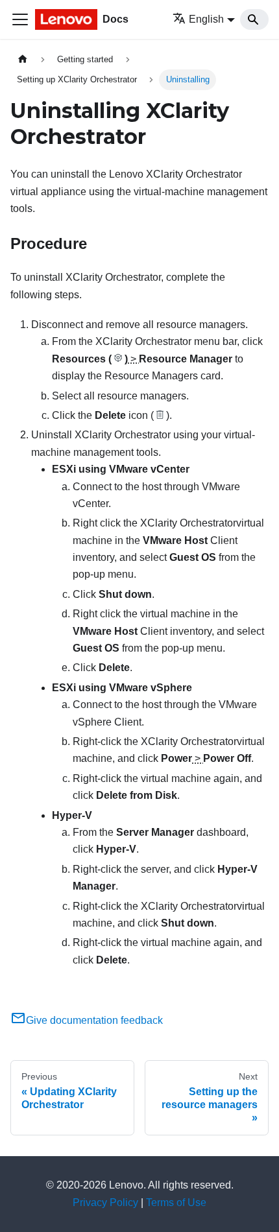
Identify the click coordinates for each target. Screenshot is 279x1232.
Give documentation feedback (94, 1020)
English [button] (206, 19)
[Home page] (22, 59)
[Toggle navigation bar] (20, 19)
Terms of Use (176, 1202)
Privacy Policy (105, 1202)
